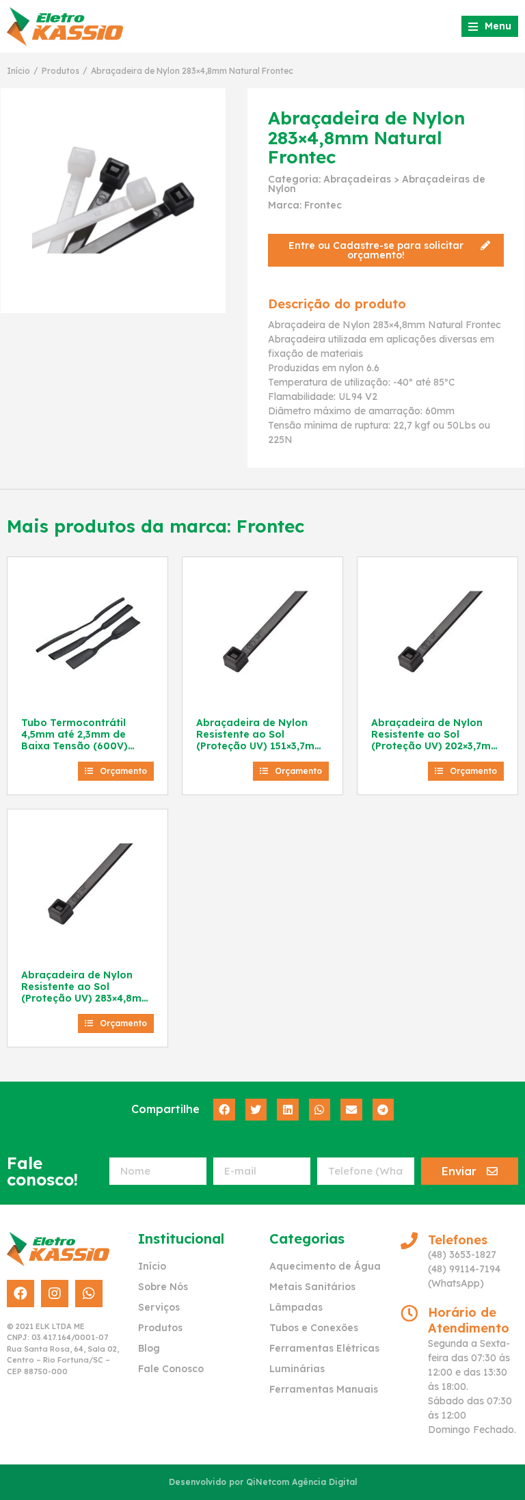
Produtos (60, 71)
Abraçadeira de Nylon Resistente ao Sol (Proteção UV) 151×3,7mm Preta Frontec (260, 739)
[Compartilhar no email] (351, 1110)
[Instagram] (54, 1293)
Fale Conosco (171, 1369)
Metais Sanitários (312, 1287)
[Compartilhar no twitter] (256, 1110)
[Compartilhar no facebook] (224, 1110)
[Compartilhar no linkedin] (288, 1110)
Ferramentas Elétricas (324, 1348)
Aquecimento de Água (325, 1266)
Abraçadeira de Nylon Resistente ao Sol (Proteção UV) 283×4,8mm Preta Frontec (86, 992)
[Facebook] (20, 1293)
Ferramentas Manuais (323, 1389)
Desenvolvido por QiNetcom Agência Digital (263, 1482)
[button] (386, 250)
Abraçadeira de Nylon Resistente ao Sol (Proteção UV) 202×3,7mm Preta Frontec (435, 739)
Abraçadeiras (357, 179)
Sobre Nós (163, 1287)
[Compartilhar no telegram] (383, 1110)
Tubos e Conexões (313, 1328)
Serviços (159, 1307)
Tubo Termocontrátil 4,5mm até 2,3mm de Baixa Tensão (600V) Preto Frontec (74, 739)
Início (18, 71)
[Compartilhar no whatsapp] (320, 1110)
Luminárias (297, 1369)
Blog (149, 1348)
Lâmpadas (296, 1307)
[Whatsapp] (89, 1293)
